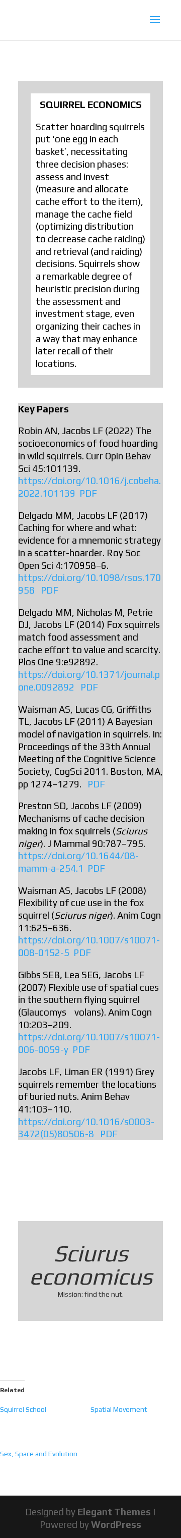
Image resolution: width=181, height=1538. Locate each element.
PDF (88, 493)
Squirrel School (23, 1409)
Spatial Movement (118, 1409)
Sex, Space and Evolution (38, 1454)
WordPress (116, 1524)
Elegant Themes (114, 1511)
